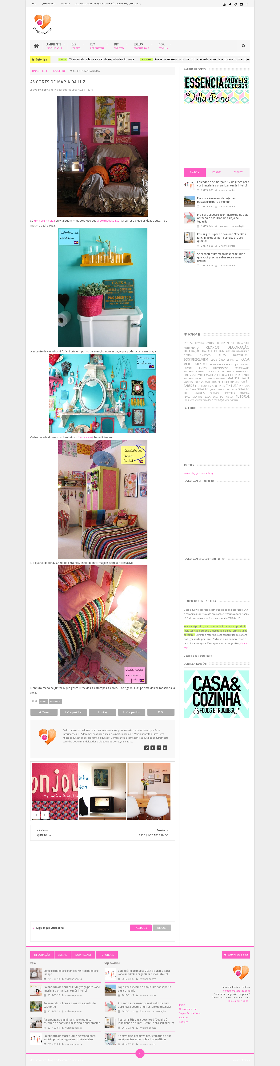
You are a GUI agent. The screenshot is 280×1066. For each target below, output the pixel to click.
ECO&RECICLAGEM (196, 359)
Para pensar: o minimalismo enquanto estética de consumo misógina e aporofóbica (72, 1021)
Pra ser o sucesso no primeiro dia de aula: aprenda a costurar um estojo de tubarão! (205, 59)
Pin (162, 712)
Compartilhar (74, 712)
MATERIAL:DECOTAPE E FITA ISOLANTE (228, 374)
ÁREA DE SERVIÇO (215, 400)
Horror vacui (84, 437)
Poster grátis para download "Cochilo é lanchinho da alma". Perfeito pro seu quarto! (221, 238)
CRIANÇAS (213, 347)
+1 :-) (104, 712)
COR (163, 46)
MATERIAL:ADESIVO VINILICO (201, 371)
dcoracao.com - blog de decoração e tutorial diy (56, 1060)
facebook (141, 927)
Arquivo (238, 172)
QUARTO (203, 389)
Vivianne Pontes (241, 1060)
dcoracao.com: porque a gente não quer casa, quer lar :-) (108, 3)
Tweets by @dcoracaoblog (199, 473)
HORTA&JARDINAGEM (238, 364)
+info (33, 3)
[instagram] (241, 4)
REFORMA (245, 393)
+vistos (216, 172)
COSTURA (142, 59)
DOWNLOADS (83, 954)
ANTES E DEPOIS (216, 343)
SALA (207, 396)
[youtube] (224, 4)
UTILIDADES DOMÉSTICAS (195, 400)
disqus (161, 927)
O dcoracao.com (188, 1009)
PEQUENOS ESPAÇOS (206, 386)
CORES (45, 70)
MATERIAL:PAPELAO (194, 382)
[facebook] (247, 4)
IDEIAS (141, 46)
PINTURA (232, 386)
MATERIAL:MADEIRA (216, 378)
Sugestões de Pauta (190, 1013)
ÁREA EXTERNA (231, 400)
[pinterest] (235, 4)
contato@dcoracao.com (236, 990)
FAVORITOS (59, 70)
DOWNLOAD (241, 355)
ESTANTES (232, 359)
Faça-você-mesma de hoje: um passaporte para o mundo (216, 200)
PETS (222, 386)
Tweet (45, 712)
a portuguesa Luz (108, 220)
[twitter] (230, 4)
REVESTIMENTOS (193, 396)
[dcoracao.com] (146, 747)
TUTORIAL (242, 396)
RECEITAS (230, 393)
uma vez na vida (44, 220)
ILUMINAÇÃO (220, 368)
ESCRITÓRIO (218, 359)
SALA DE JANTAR (223, 397)
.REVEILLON (200, 343)
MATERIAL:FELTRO (193, 378)
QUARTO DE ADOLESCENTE (223, 389)
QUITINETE (214, 393)
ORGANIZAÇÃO (240, 382)
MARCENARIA (242, 368)
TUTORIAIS (107, 954)
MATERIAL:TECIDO (217, 382)
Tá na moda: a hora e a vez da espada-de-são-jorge (97, 59)
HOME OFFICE (217, 364)
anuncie (65, 3)
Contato (183, 1021)
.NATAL (188, 343)
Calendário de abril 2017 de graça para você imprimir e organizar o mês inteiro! (72, 989)
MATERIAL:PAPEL (238, 378)
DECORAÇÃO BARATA (198, 351)
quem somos (49, 3)
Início (182, 1005)
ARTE (247, 343)
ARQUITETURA (235, 343)
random (194, 172)
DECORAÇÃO (238, 347)
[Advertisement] (102, 872)
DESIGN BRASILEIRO (238, 351)
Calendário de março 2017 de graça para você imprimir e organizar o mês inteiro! (223, 184)
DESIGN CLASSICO (197, 355)
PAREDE (189, 386)
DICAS (58, 59)
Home (35, 70)
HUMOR (188, 368)
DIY (76, 46)
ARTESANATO (191, 347)
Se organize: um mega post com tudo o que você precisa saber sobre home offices (221, 258)
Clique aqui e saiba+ (239, 1001)
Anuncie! (183, 1017)
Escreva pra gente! (237, 954)
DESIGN (219, 351)
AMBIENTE (54, 46)
